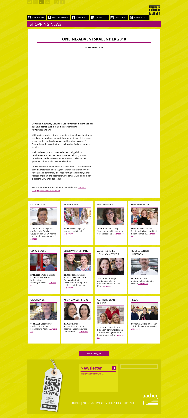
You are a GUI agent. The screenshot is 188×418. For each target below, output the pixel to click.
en (41, 2)
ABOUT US (88, 403)
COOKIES (75, 403)
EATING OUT (140, 17)
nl (29, 2)
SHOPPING (38, 17)
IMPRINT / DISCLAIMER (108, 403)
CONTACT (128, 403)
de (48, 2)
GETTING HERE (60, 17)
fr (35, 2)
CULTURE (120, 17)
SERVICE (80, 17)
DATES (99, 17)
